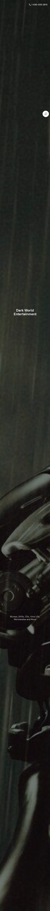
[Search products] (45, 113)
